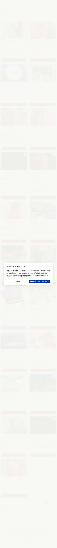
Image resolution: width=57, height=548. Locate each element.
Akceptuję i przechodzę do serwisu (39, 281)
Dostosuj (17, 281)
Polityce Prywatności (22, 277)
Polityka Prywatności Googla (13, 275)
